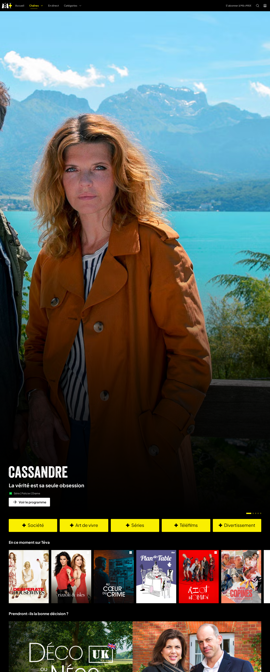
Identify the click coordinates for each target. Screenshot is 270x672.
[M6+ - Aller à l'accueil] (7, 5)
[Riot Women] (199, 576)
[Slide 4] (258, 513)
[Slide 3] (255, 513)
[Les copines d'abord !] (241, 576)
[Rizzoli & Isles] (71, 576)
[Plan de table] (156, 576)
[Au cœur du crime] (114, 576)
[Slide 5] (260, 513)
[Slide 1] (248, 513)
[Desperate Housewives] (29, 576)
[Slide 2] (253, 513)
